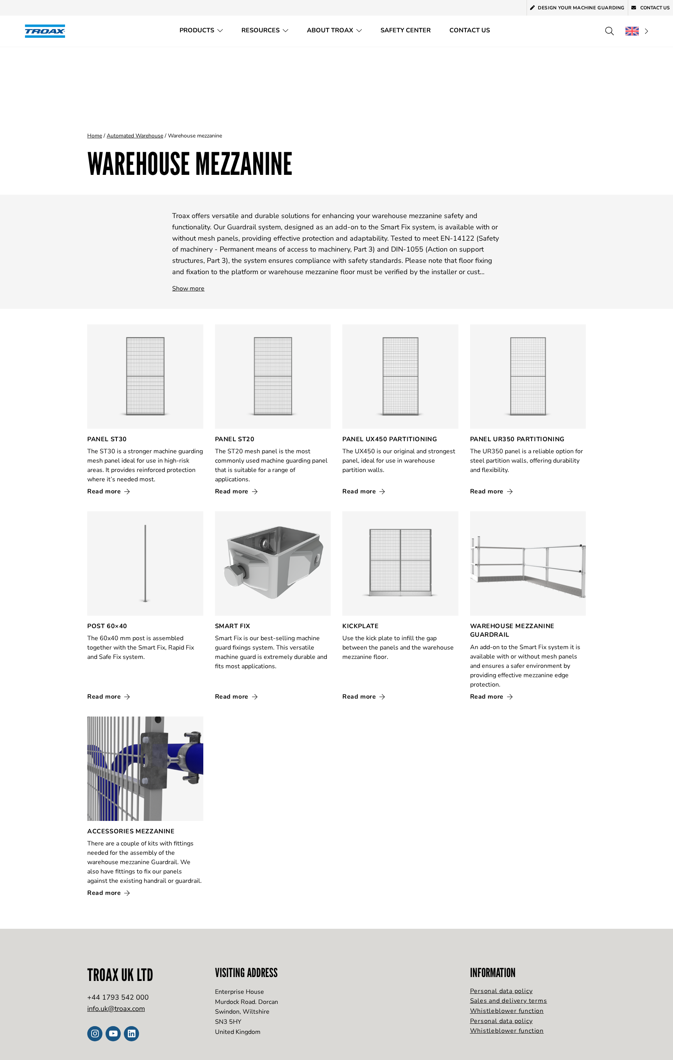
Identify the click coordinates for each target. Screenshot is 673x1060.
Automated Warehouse (135, 135)
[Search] (609, 31)
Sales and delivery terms (508, 1001)
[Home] (47, 31)
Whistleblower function (507, 1011)
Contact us (654, 8)
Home (94, 135)
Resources (260, 30)
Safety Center (406, 30)
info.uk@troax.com (116, 1008)
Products (197, 30)
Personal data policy (501, 991)
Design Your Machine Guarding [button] (581, 8)
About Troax (330, 30)
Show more (188, 288)
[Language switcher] (636, 31)
